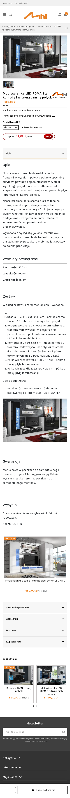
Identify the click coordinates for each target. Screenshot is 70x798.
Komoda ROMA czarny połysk (19, 690)
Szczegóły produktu (17, 607)
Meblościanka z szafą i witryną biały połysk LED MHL (35, 580)
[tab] (35, 153)
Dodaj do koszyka (45, 790)
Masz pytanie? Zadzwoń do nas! (15, 3)
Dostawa (11, 630)
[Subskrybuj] (63, 732)
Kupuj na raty (13, 641)
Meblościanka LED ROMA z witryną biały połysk (51, 691)
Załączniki (12, 619)
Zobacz (35, 597)
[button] (33, 706)
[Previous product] (66, 28)
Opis (8, 153)
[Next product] (68, 28)
